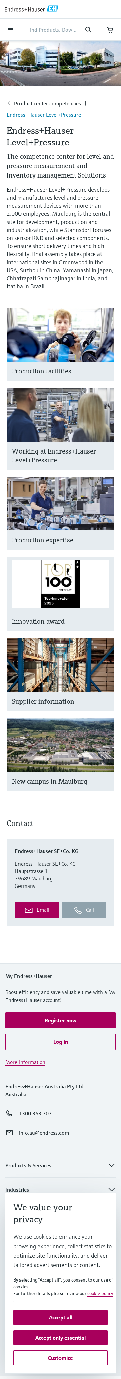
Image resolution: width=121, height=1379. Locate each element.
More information (25, 1062)
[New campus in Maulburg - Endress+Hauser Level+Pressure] (106, 763)
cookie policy (100, 1293)
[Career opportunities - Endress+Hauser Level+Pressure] (106, 437)
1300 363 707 (35, 1113)
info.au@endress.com (44, 1132)
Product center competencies (47, 103)
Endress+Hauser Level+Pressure (44, 114)
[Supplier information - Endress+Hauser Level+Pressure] (106, 682)
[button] (60, 1020)
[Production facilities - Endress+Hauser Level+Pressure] (106, 352)
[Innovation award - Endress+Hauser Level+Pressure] (106, 602)
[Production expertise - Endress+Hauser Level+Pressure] (106, 521)
